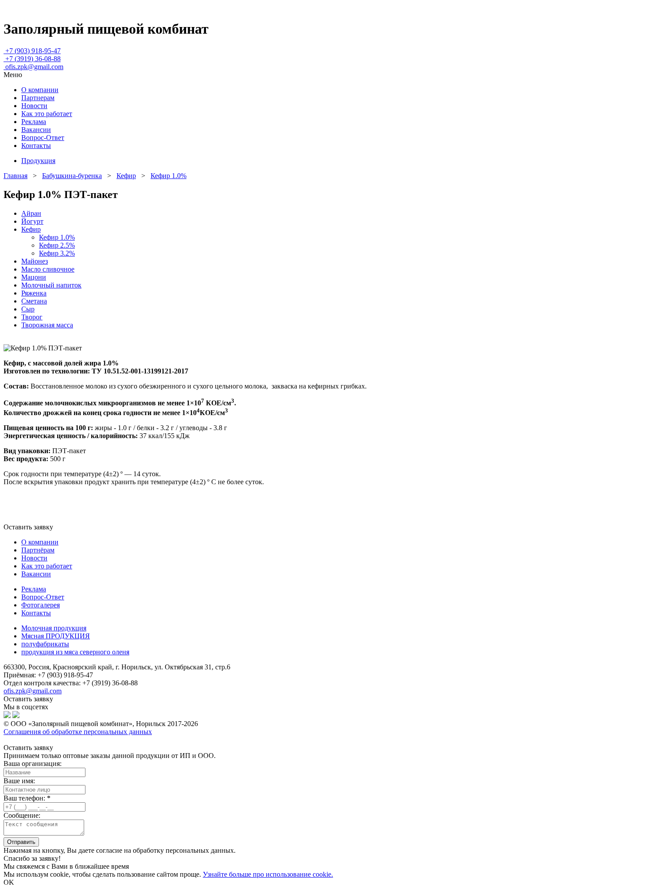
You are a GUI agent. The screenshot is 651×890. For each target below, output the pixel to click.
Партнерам (37, 97)
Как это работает (46, 113)
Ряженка (33, 293)
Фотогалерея (40, 605)
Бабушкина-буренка (72, 175)
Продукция (38, 160)
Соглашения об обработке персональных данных (78, 731)
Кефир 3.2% (57, 253)
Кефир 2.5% (57, 245)
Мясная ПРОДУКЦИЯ (55, 636)
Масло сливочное (47, 269)
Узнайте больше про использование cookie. (268, 874)
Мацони (33, 277)
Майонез (34, 261)
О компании (39, 89)
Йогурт (32, 221)
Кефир (126, 175)
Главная (15, 175)
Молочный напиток (51, 285)
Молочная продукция (53, 628)
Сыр (28, 309)
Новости (34, 105)
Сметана (34, 301)
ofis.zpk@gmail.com (33, 691)
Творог (32, 317)
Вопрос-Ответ (42, 137)
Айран (31, 213)
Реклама (33, 121)
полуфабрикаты (45, 644)
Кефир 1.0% (168, 175)
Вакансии (36, 129)
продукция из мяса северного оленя (75, 652)
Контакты (36, 145)
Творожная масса (47, 325)
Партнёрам (37, 550)
